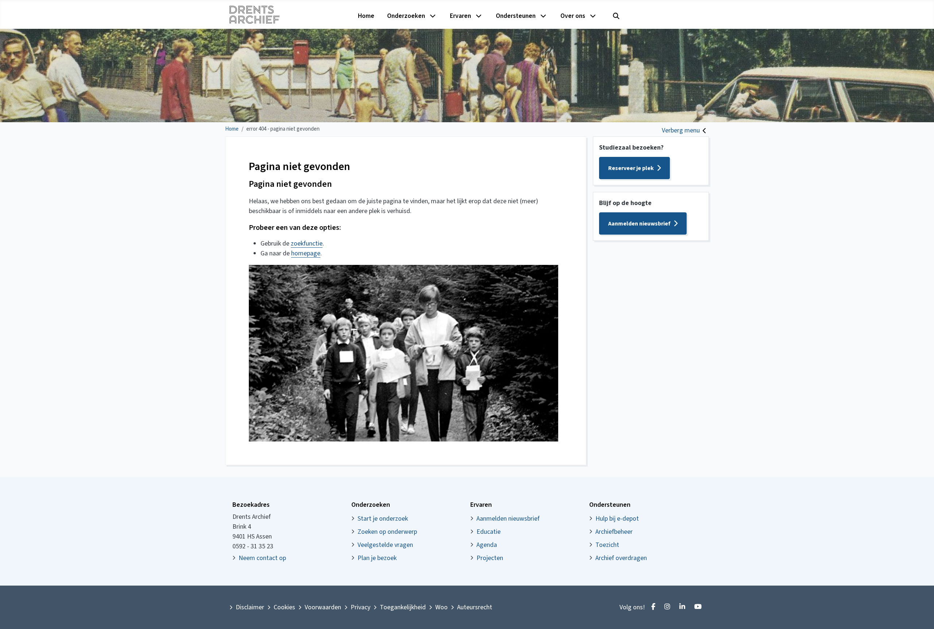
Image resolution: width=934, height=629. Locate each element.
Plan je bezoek (377, 558)
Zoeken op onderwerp (387, 531)
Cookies (284, 607)
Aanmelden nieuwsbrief (639, 224)
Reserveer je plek (631, 168)
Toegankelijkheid (403, 607)
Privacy (360, 607)
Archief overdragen (621, 558)
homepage (305, 253)
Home (366, 15)
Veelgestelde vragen (385, 544)
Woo (441, 607)
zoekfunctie (307, 243)
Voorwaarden (323, 607)
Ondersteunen (516, 15)
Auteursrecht (474, 607)
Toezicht (607, 544)
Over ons (572, 15)
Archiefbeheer (614, 531)
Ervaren (460, 15)
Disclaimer (250, 607)
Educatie (488, 531)
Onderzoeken (406, 15)
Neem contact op (262, 558)
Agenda (486, 544)
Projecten (489, 558)
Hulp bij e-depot (617, 518)
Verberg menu (681, 130)
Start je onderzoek (383, 518)
